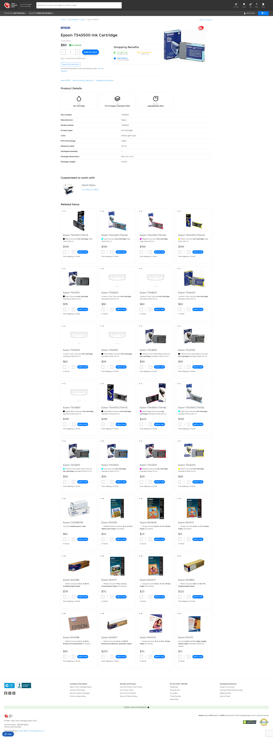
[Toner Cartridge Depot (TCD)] (10, 5)
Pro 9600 (94, 190)
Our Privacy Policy (126, 690)
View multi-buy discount (83, 80)
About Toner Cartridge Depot (81, 687)
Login (99, 68)
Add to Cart (90, 52)
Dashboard (174, 687)
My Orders (174, 693)
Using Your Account (227, 687)
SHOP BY (14, 13)
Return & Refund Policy (128, 696)
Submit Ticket (225, 696)
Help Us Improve (206, 20)
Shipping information (105, 80)
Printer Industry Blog (78, 696)
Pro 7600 (86, 190)
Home (63, 20)
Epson (83, 20)
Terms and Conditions (128, 693)
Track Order (174, 699)
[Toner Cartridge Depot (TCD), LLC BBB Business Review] (24, 685)
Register (64, 71)
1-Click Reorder (175, 696)
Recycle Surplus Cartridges (80, 693)
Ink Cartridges (73, 20)
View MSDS (65, 80)
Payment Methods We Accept (231, 690)
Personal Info (175, 690)
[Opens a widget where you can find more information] (8, 734)
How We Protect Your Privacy (131, 687)
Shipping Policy (225, 693)
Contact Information (77, 690)
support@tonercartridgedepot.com (31, 731)
